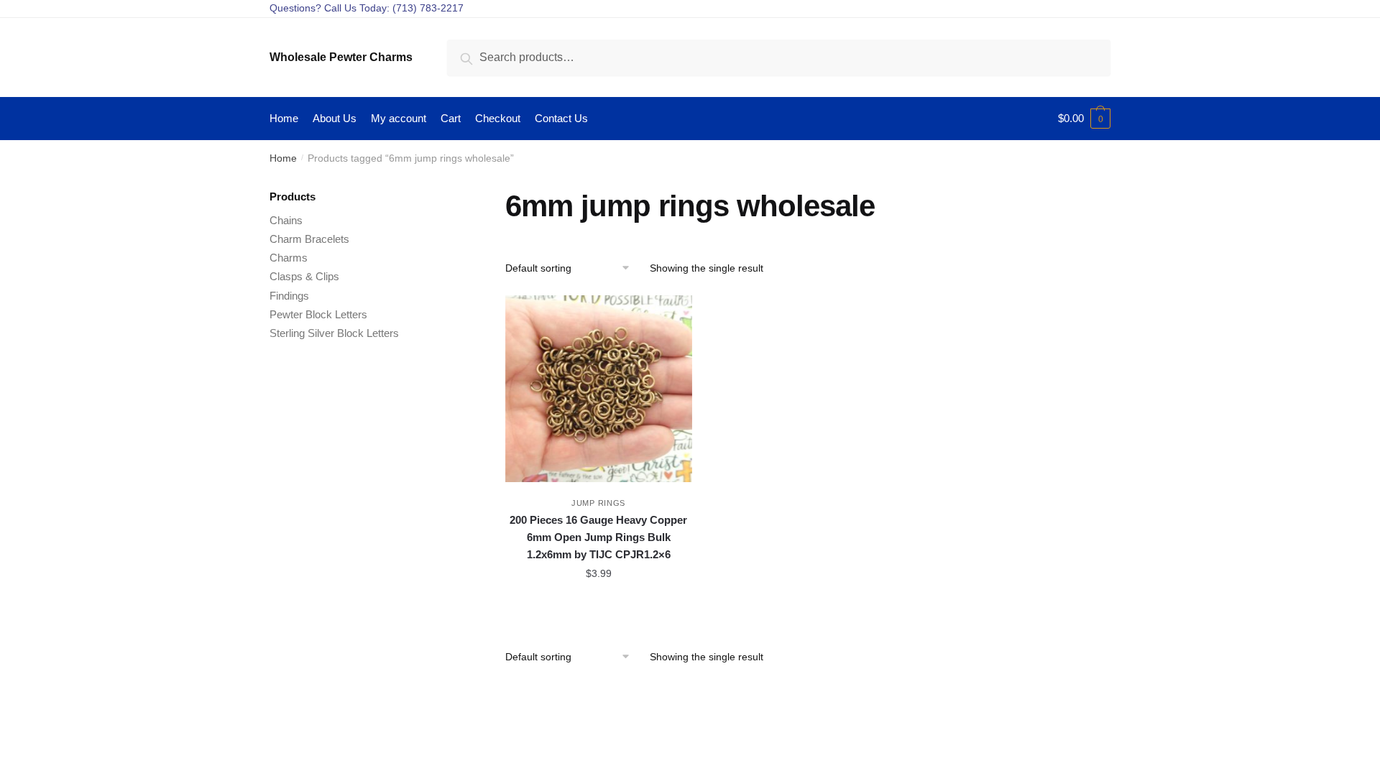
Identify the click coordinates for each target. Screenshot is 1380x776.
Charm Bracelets (309, 239)
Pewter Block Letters (318, 314)
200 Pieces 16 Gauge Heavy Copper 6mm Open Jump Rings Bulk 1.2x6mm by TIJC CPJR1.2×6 (598, 537)
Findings (289, 296)
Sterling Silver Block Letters (334, 333)
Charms (289, 257)
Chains (286, 220)
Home (283, 158)
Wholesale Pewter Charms (341, 57)
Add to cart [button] (598, 605)
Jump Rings (598, 503)
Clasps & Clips (304, 276)
